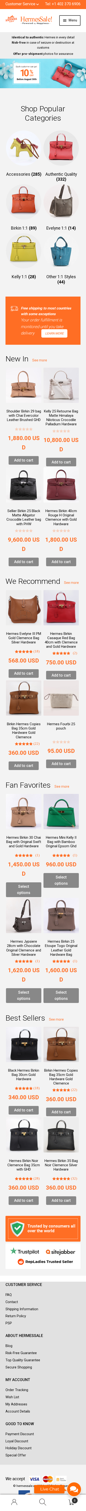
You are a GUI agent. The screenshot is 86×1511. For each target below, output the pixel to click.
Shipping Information (21, 1309)
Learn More (54, 333)
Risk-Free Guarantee (21, 1353)
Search (43, 1503)
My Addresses (16, 1404)
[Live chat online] (58, 1491)
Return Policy (15, 1316)
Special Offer (15, 1455)
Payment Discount (19, 1434)
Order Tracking (16, 1390)
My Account (14, 1503)
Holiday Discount (18, 1448)
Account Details (17, 1411)
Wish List (12, 1397)
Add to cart (23, 460)
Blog (8, 1346)
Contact (11, 1302)
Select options (23, 889)
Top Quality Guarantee (22, 1360)
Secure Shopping (18, 1367)
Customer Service (20, 4)
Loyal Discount (16, 1441)
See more (39, 360)
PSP (8, 1323)
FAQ (8, 1295)
